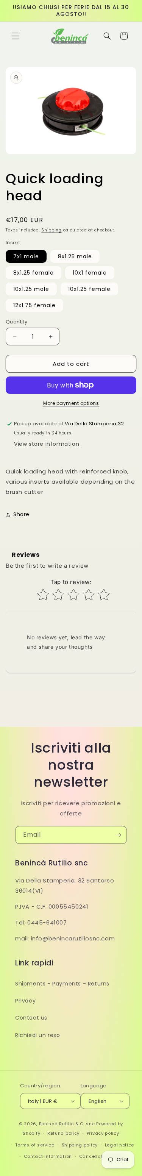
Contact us (31, 1017)
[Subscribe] (118, 835)
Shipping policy (80, 1145)
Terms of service (35, 1145)
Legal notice (119, 1145)
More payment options (71, 403)
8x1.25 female (33, 272)
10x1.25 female (89, 289)
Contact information (48, 1156)
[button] (15, 36)
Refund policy (63, 1133)
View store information (46, 444)
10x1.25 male (31, 289)
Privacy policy (103, 1133)
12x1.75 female (34, 305)
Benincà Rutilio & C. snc (67, 1124)
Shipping (51, 230)
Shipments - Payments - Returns (62, 983)
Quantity (16, 321)
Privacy (25, 1000)
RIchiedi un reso (37, 1035)
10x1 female (90, 272)
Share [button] (21, 514)
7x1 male (26, 256)
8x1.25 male (75, 256)
